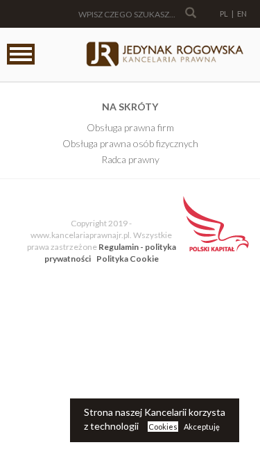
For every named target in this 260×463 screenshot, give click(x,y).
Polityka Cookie (127, 258)
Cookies (162, 426)
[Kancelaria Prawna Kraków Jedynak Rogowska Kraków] (164, 54)
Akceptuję (202, 426)
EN (242, 13)
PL (224, 13)
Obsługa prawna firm (130, 127)
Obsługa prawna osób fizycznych (130, 143)
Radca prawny (130, 159)
